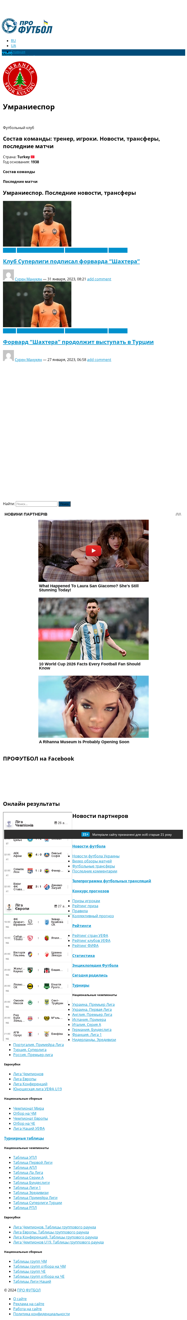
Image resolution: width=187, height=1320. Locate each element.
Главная (18, 51)
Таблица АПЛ (25, 1167)
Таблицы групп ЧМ (30, 1261)
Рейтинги (81, 925)
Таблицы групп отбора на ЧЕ (39, 1276)
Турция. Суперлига (30, 1049)
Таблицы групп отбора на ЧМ (39, 1266)
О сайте (20, 1298)
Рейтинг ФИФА (85, 945)
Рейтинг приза (85, 905)
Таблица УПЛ (25, 1157)
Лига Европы (24, 1078)
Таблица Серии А (28, 1177)
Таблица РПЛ (25, 1207)
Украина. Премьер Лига (93, 1004)
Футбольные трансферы (86, 250)
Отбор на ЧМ (24, 1113)
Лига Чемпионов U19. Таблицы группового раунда (58, 1242)
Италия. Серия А (86, 1024)
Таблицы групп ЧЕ (29, 1271)
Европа (9, 250)
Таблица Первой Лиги (32, 1162)
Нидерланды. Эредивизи (94, 1039)
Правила (80, 910)
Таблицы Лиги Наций (32, 1281)
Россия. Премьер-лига (33, 1054)
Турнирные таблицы (24, 1138)
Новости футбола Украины (40, 250)
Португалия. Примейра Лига (38, 1044)
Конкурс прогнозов (90, 890)
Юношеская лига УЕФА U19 (37, 1088)
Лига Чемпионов (28, 1073)
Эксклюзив (118, 250)
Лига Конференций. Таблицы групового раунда (55, 1237)
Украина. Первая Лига (92, 1009)
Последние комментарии (94, 871)
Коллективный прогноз (93, 915)
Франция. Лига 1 (87, 1034)
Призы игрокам (86, 900)
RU (13, 40)
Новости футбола (89, 846)
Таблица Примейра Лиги (35, 1197)
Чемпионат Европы (30, 1118)
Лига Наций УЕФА (29, 1128)
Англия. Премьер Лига (92, 1014)
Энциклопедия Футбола (95, 965)
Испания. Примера (89, 1019)
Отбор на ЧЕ (24, 1123)
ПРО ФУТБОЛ (29, 1290)
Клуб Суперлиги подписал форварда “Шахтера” (71, 261)
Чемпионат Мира (28, 1108)
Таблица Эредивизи (31, 1192)
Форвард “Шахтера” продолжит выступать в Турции (78, 341)
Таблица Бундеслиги (31, 1182)
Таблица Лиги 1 (27, 1187)
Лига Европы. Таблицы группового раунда (51, 1232)
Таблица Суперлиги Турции (37, 1202)
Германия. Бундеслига (92, 1029)
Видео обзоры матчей (92, 861)
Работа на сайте (27, 1308)
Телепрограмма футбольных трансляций (111, 880)
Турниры (80, 985)
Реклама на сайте (28, 1303)
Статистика (83, 955)
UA (13, 45)
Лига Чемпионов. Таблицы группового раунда (54, 1227)
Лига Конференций (30, 1083)
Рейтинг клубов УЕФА (91, 940)
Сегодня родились (90, 975)
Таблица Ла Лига (28, 1172)
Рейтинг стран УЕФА (90, 935)
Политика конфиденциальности (41, 1313)
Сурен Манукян (28, 279)
